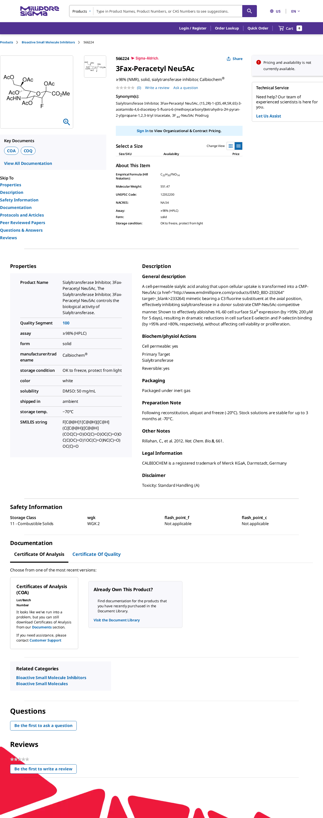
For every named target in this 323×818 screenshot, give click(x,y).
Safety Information (19, 200)
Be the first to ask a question (43, 725)
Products (6, 42)
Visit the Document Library (117, 620)
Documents (42, 627)
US (278, 11)
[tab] (11, 42)
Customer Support (45, 640)
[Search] (249, 11)
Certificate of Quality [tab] (96, 554)
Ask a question (185, 87)
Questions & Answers (21, 230)
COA (11, 151)
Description (11, 192)
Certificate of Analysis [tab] (39, 554)
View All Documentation (28, 163)
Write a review (157, 87)
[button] (192, 28)
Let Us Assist (268, 115)
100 (66, 323)
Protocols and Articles (22, 215)
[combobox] (163, 11)
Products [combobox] (79, 11)
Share (238, 58)
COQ (28, 151)
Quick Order (258, 28)
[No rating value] (126, 87)
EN (293, 11)
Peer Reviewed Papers (22, 222)
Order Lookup (227, 28)
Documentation (16, 207)
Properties (10, 185)
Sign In (143, 130)
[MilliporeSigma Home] (39, 11)
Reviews (8, 237)
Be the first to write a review (45, 770)
